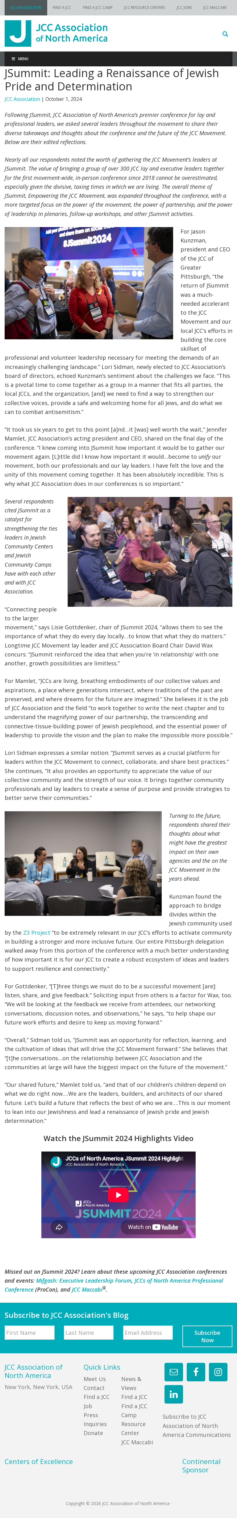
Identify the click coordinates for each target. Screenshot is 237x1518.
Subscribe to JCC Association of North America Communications (197, 1425)
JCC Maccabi (137, 1442)
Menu (23, 58)
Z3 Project (36, 932)
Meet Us (95, 1379)
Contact (94, 1388)
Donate (93, 1433)
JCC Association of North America (118, 33)
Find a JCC (134, 1396)
